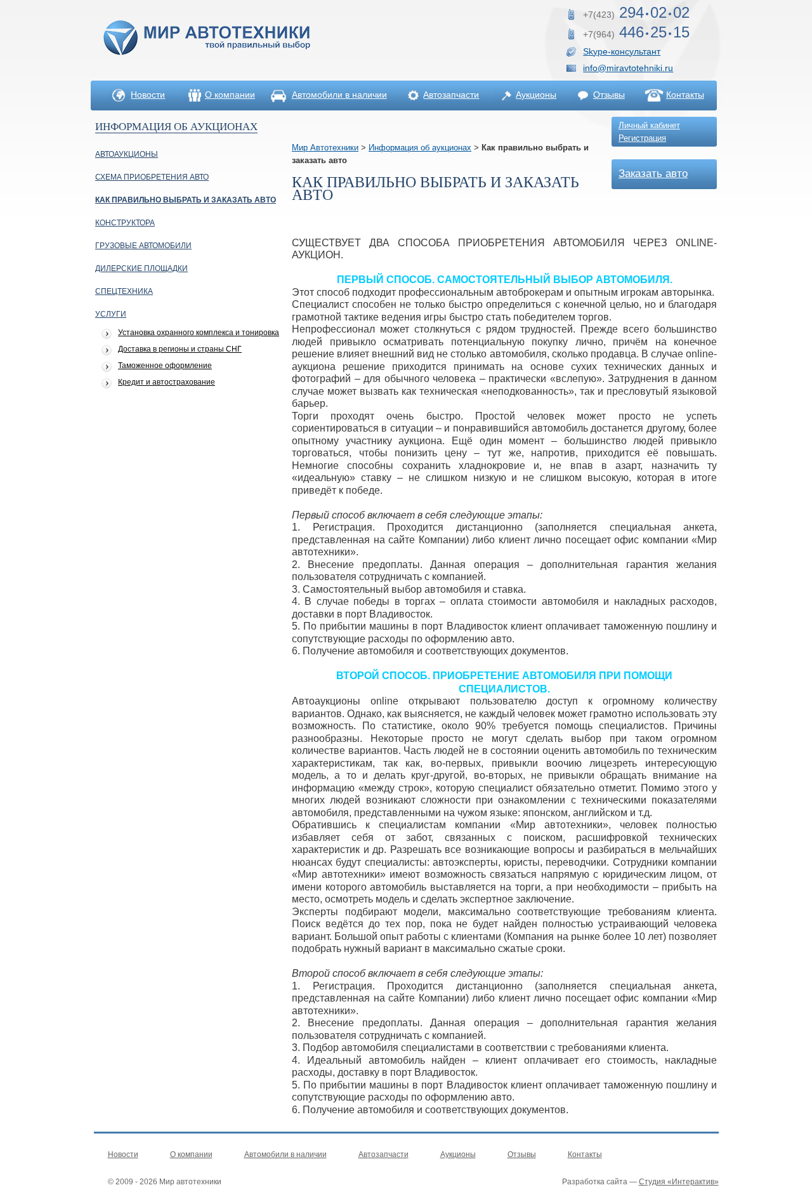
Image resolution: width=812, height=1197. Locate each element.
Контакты (685, 94)
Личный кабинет (649, 125)
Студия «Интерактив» (679, 1181)
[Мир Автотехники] (207, 57)
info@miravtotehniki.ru (628, 68)
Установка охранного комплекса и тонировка (198, 333)
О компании (230, 94)
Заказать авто (653, 174)
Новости (148, 94)
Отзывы (609, 94)
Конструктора (125, 222)
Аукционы (536, 94)
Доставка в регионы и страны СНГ (180, 349)
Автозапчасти (451, 94)
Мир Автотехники (325, 147)
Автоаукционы (126, 154)
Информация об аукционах (420, 147)
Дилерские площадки (141, 268)
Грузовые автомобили (143, 245)
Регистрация (642, 138)
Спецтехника (124, 291)
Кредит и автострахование (166, 382)
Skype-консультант (621, 51)
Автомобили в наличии (339, 94)
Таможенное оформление (165, 366)
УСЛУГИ (110, 314)
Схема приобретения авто (152, 177)
